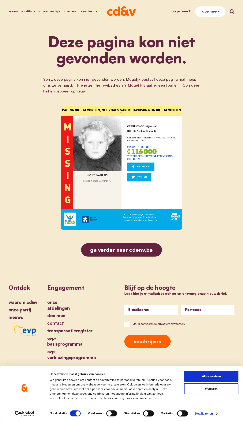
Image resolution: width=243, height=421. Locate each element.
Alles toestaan (211, 376)
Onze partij (48, 11)
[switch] (111, 413)
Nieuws (70, 11)
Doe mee (209, 11)
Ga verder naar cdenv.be (121, 249)
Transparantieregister (70, 330)
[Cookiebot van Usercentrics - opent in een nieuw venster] (24, 413)
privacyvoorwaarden (171, 324)
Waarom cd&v (20, 11)
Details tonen (204, 413)
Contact (88, 11)
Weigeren (211, 388)
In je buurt (181, 11)
